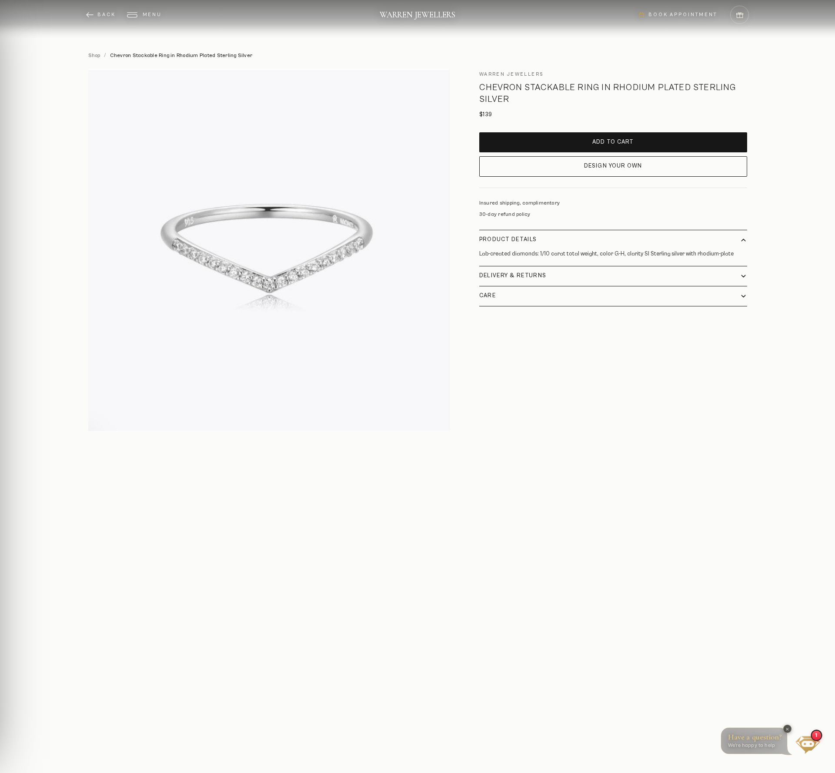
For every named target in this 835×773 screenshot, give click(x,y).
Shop (94, 55)
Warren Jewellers (417, 15)
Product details (508, 239)
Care (487, 295)
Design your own (613, 166)
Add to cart (613, 142)
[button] (758, 743)
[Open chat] (808, 744)
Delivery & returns (512, 275)
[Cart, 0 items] (739, 15)
